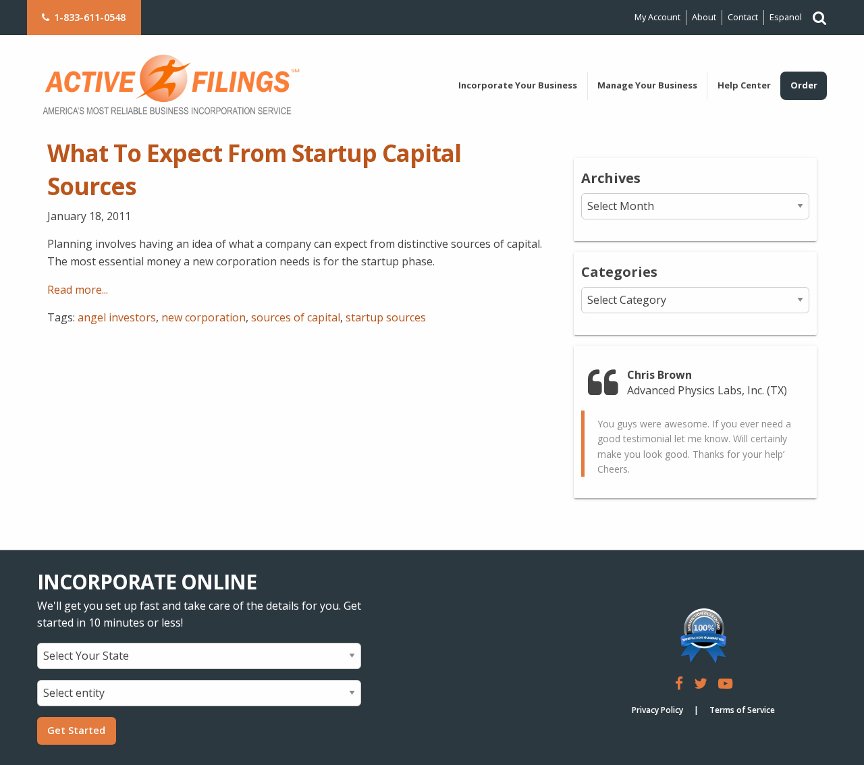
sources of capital (295, 317)
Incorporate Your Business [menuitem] (517, 85)
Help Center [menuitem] (744, 85)
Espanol (786, 17)
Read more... (77, 289)
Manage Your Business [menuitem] (647, 85)
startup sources (386, 317)
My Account (657, 17)
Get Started (76, 730)
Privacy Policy (657, 710)
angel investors (117, 317)
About (704, 17)
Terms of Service (742, 710)
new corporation (203, 317)
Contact (743, 17)
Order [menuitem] (803, 85)
